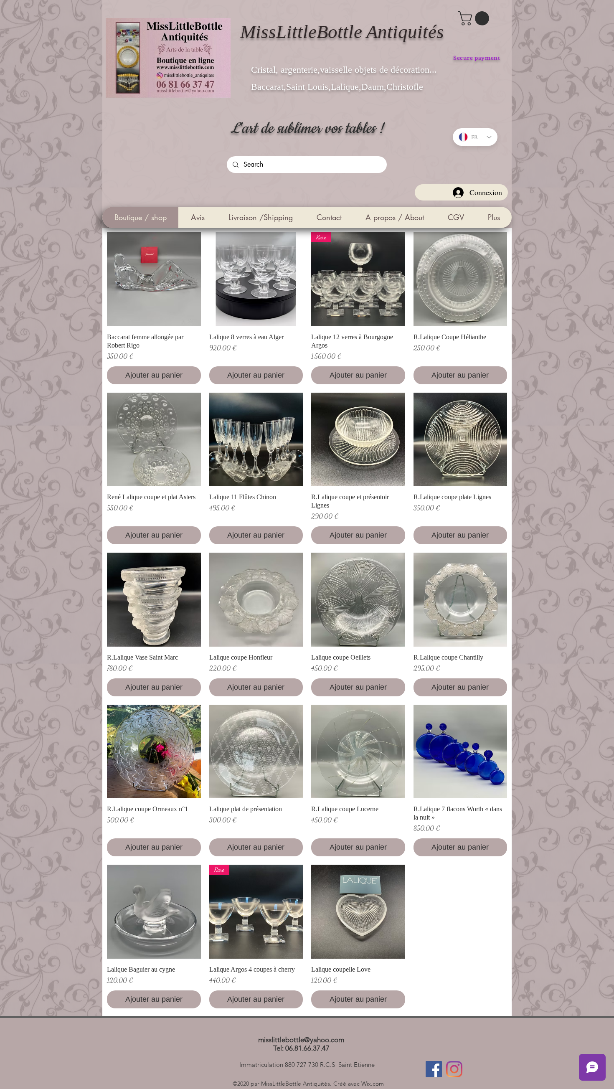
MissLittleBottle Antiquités (342, 31)
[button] (475, 18)
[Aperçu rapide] (154, 279)
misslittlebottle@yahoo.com (301, 1040)
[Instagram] (454, 1069)
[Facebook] (434, 1069)
